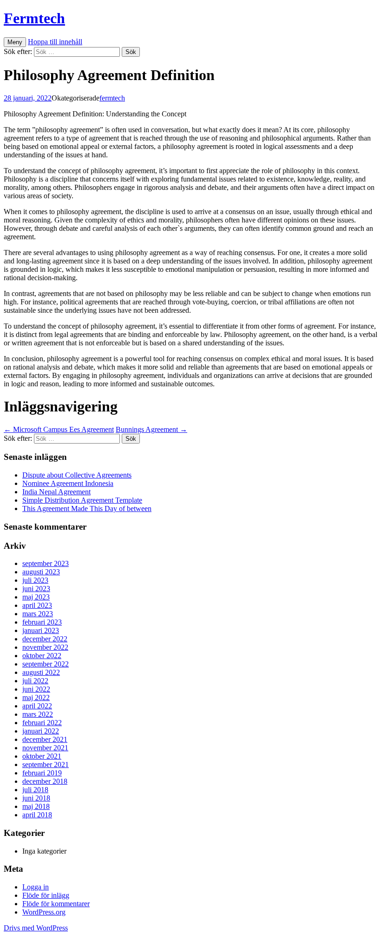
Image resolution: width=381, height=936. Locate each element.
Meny (14, 42)
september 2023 (45, 563)
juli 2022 (35, 681)
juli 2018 (35, 790)
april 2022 (37, 706)
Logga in (35, 887)
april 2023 (37, 605)
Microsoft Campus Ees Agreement (59, 429)
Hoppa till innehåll (55, 42)
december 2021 (44, 739)
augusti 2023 (41, 572)
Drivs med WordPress (36, 928)
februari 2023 (42, 622)
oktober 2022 (41, 656)
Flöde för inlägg (45, 895)
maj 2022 (36, 697)
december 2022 (44, 639)
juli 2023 (35, 580)
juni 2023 (36, 589)
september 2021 (45, 764)
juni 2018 (36, 798)
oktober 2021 (41, 756)
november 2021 (45, 748)
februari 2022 (42, 723)
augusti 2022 (41, 672)
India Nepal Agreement (56, 492)
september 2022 (45, 664)
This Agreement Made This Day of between (86, 508)
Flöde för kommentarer (56, 904)
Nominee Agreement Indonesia (67, 483)
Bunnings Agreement (151, 429)
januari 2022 (40, 731)
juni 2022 (36, 689)
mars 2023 (37, 614)
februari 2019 (42, 773)
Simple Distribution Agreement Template (82, 500)
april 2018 (37, 815)
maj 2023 (36, 597)
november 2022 (45, 647)
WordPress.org (44, 912)
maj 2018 (36, 806)
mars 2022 (37, 714)
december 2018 (44, 781)
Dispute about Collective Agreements (76, 475)
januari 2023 (40, 630)
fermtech (112, 98)
